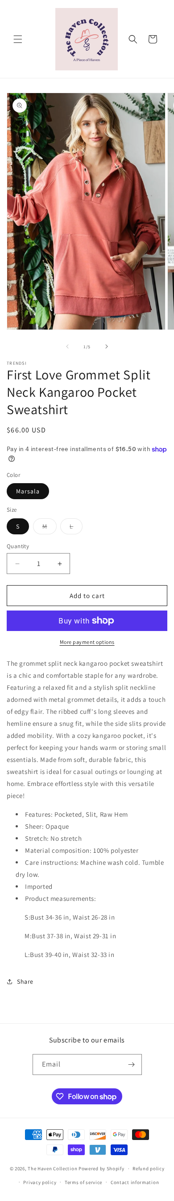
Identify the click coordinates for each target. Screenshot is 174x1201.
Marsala (28, 491)
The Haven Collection (52, 1168)
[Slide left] (67, 346)
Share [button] (25, 981)
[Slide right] (106, 346)
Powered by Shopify (101, 1168)
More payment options (87, 642)
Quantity (18, 546)
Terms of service (83, 1182)
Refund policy (148, 1168)
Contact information (135, 1182)
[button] (18, 39)
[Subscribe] (131, 1064)
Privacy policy (39, 1182)
